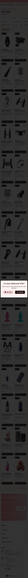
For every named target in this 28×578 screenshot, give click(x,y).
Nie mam (21, 292)
